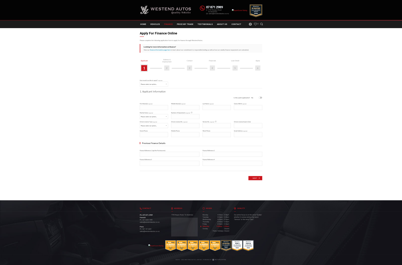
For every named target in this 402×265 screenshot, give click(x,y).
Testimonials (205, 24)
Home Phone (144, 131)
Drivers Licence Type (148, 122)
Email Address (240, 131)
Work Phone (206, 131)
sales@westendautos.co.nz (219, 14)
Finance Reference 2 (209, 150)
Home (143, 24)
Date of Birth (240, 104)
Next (255, 178)
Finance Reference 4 (209, 159)
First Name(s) (146, 104)
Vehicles (155, 24)
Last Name (208, 104)
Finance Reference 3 (146, 159)
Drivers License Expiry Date (242, 122)
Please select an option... (149, 84)
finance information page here (160, 50)
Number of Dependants (180, 113)
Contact (236, 24)
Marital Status (146, 113)
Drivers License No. (179, 122)
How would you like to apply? (151, 80)
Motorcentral (220, 259)
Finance (168, 24)
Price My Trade (185, 24)
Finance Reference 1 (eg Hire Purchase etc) (152, 150)
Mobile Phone (175, 131)
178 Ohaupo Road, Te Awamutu (182, 215)
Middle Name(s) (178, 104)
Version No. (208, 122)
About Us (222, 24)
